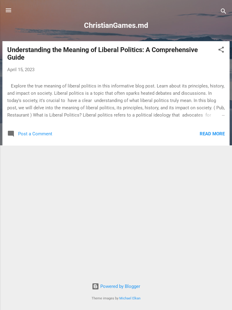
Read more (212, 134)
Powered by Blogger (119, 286)
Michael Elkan (129, 298)
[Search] (223, 12)
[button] (221, 50)
